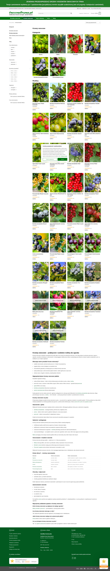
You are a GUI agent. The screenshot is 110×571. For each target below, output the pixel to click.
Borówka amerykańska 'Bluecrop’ (57, 103)
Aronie (34, 464)
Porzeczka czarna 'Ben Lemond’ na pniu (92, 134)
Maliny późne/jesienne (37, 462)
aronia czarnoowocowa (39, 390)
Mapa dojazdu (75, 541)
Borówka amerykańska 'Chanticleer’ (93, 311)
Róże (48, 18)
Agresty (34, 457)
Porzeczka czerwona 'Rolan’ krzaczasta (91, 164)
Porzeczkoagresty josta (37, 468)
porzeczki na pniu (79, 401)
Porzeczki (36, 447)
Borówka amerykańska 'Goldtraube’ (40, 341)
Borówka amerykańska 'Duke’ (74, 163)
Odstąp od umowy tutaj (14, 549)
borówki (53, 429)
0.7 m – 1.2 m (14, 70)
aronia (35, 411)
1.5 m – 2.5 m (14, 81)
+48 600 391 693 (38, 8)
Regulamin (11, 547)
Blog (54, 18)
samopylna (13, 89)
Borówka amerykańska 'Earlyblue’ (92, 282)
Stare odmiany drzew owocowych (16, 35)
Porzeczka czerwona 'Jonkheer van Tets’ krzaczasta (75, 104)
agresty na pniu (88, 401)
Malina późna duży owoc (38, 311)
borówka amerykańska (39, 388)
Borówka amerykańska (37, 466)
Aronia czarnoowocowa (38, 253)
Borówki (36, 445)
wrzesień (13, 53)
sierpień (12, 51)
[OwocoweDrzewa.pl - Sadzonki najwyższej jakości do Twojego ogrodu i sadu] (21, 13)
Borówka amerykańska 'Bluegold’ (40, 282)
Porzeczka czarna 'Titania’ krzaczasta (38, 104)
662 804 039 (82, 535)
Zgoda (62, 159)
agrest (35, 385)
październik (13, 55)
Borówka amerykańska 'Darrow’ (40, 223)
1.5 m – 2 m (13, 79)
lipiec (12, 49)
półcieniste (13, 64)
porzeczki (79, 383)
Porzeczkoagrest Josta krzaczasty (92, 253)
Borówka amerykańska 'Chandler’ (92, 103)
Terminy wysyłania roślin (14, 540)
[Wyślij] (71, 13)
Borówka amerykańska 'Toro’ (73, 282)
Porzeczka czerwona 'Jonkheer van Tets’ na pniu (75, 194)
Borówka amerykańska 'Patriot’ (92, 193)
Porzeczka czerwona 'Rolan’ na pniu (75, 223)
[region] (55, 285)
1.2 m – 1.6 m (14, 76)
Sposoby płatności (13, 538)
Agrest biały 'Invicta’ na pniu (39, 163)
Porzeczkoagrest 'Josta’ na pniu (74, 253)
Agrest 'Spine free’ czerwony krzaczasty (91, 224)
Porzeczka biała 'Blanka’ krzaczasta (40, 193)
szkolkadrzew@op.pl (79, 536)
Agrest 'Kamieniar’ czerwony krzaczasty (73, 312)
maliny (72, 381)
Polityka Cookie (64, 156)
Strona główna (11, 22)
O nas (73, 539)
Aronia (34, 518)
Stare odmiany (40, 18)
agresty (41, 447)
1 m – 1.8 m (13, 74)
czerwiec (12, 47)
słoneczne (13, 62)
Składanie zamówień (14, 542)
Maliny (34, 434)
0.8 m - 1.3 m (13, 72)
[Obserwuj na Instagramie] (75, 558)
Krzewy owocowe (28, 18)
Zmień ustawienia (50, 159)
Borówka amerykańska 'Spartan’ (74, 133)
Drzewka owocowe (15, 18)
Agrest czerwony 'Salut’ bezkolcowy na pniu (41, 134)
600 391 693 (76, 535)
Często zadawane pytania (15, 533)
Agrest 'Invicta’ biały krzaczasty (57, 133)
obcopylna (13, 87)
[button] (96, 13)
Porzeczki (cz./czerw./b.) (37, 460)
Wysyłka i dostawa (13, 535)
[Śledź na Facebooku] (73, 558)
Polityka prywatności (13, 544)
